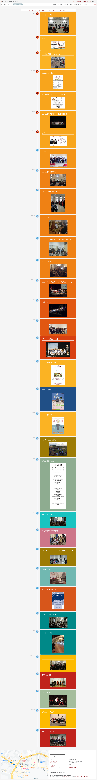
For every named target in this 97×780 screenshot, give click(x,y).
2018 (50, 10)
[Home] (57, 755)
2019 (53, 10)
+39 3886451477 (54, 761)
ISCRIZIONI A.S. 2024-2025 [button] (18, 4)
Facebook (53, 763)
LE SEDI (85, 4)
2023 (67, 10)
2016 (43, 10)
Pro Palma (71, 766)
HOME (54, 4)
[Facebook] (89, 4)
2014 (36, 10)
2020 (57, 10)
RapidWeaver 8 (78, 776)
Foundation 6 (85, 776)
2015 (40, 10)
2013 (33, 10)
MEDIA (75, 4)
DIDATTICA (65, 4)
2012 (29, 10)
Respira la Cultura (72, 767)
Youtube (52, 766)
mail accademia (54, 762)
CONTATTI (60, 4)
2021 (60, 10)
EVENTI (70, 4)
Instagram (53, 765)
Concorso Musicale (72, 768)
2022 (64, 10)
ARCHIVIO (80, 4)
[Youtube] (95, 4)
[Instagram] (92, 4)
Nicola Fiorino (66, 776)
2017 (47, 10)
